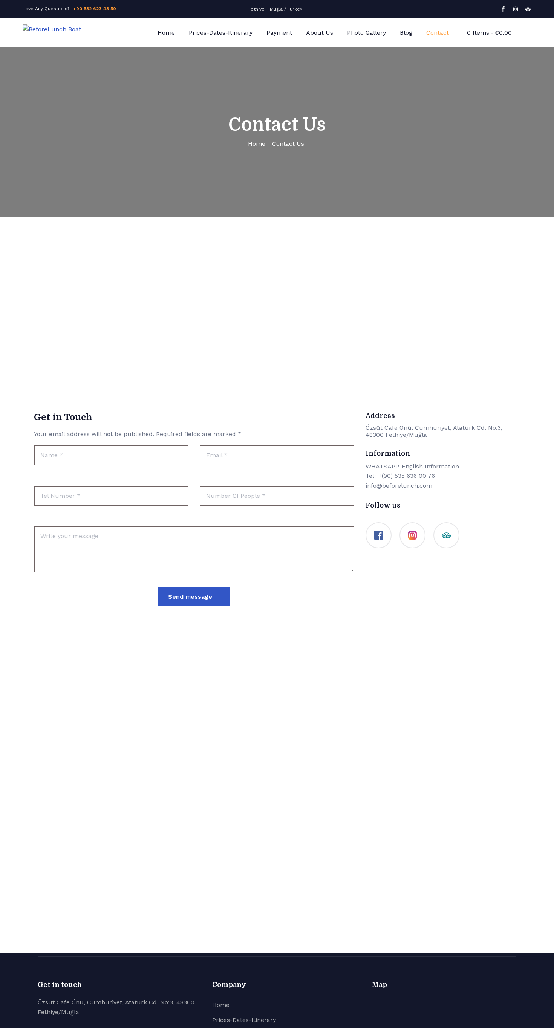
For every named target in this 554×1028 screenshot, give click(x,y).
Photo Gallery (366, 32)
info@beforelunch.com (399, 485)
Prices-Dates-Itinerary (221, 32)
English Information (430, 466)
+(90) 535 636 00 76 (406, 475)
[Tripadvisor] (528, 9)
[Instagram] (515, 9)
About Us (319, 32)
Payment (279, 32)
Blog (406, 32)
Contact (437, 32)
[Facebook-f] (503, 9)
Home (166, 32)
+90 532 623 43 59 (94, 8)
